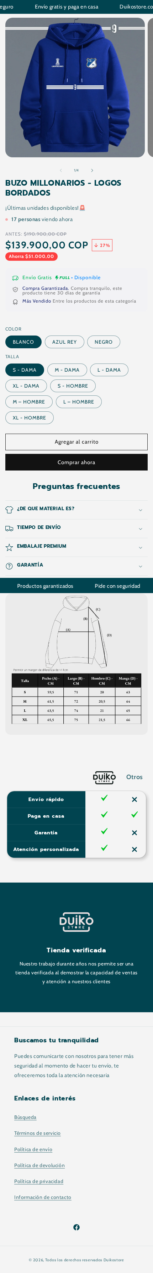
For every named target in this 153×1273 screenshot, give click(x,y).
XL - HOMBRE (29, 418)
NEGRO (104, 342)
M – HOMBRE (29, 402)
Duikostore (114, 1259)
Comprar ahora (76, 462)
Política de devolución (39, 1165)
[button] (76, 510)
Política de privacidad (38, 1181)
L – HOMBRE (78, 402)
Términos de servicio (37, 1133)
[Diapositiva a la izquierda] (61, 170)
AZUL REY (64, 342)
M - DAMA (67, 370)
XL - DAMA (26, 386)
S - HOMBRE (73, 386)
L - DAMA (109, 370)
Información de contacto (43, 1197)
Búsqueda (25, 1117)
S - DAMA (25, 370)
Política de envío (33, 1149)
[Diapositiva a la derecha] (92, 170)
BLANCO (23, 342)
